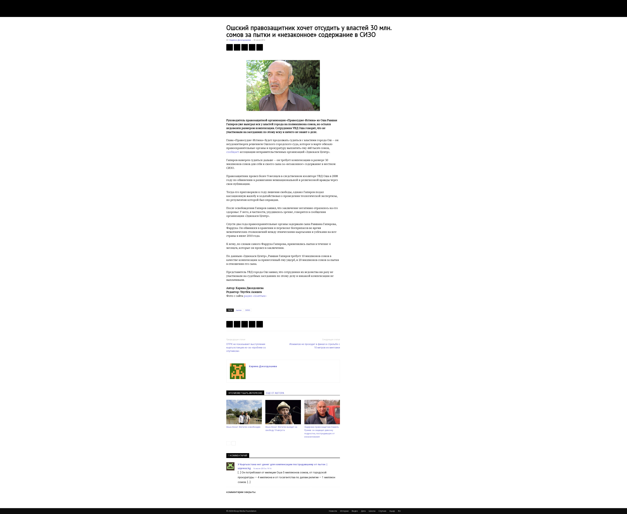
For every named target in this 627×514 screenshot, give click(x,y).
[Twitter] (237, 47)
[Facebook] (229, 47)
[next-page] (234, 443)
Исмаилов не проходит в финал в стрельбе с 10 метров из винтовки (314, 346)
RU (399, 511)
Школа (372, 511)
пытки (238, 310)
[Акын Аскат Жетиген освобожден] (244, 412)
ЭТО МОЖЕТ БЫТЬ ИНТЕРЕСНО (245, 393)
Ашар (392, 511)
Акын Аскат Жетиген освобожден (243, 427)
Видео (355, 511)
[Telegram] (252, 47)
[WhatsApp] (259, 47)
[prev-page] (228, 443)
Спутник (382, 511)
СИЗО (247, 310)
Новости (333, 511)
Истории (344, 511)
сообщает (232, 152)
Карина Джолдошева (240, 40)
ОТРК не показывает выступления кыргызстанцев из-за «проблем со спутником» (246, 347)
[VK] (244, 47)
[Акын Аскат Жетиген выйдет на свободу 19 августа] (283, 412)
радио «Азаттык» (255, 296)
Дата (363, 511)
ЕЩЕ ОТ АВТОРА (275, 393)
